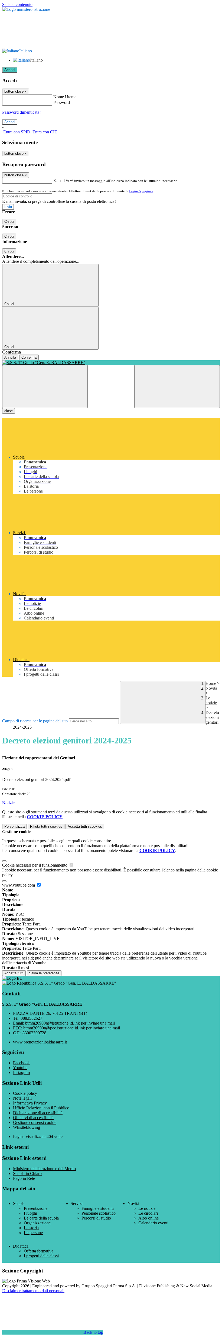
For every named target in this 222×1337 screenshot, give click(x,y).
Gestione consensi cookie (34, 1122)
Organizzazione (37, 1223)
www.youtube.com (19, 885)
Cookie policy (25, 1093)
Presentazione (35, 1208)
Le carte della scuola (41, 1218)
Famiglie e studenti (97, 1208)
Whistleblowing (26, 1127)
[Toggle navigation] (45, 386)
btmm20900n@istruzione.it (70, 1023)
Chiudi (9, 222)
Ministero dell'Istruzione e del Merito (44, 1168)
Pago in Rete (24, 1178)
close (8, 411)
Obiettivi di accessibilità (33, 1117)
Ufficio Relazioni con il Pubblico (41, 1108)
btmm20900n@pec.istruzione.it (71, 1028)
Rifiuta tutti (46, 826)
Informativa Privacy (30, 1103)
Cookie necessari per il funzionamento (35, 865)
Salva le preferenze (44, 973)
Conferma (29, 357)
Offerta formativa (38, 1251)
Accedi (9, 70)
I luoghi (30, 1213)
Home (210, 683)
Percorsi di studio (96, 1218)
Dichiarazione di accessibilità (38, 1112)
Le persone (33, 1232)
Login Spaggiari (141, 191)
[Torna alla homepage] (111, 362)
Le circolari (148, 1213)
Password (61, 102)
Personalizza (14, 826)
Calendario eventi (153, 1223)
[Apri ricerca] (177, 386)
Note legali (22, 1098)
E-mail (59, 180)
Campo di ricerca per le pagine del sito (35, 721)
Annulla (10, 357)
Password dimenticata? (21, 112)
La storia (31, 1227)
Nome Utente (64, 97)
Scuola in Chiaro (27, 1173)
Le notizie (211, 700)
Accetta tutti (85, 826)
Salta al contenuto (17, 4)
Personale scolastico (98, 1213)
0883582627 (31, 1018)
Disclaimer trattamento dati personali (33, 1290)
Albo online (148, 1218)
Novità (211, 688)
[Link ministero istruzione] (26, 9)
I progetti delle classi (41, 1256)
